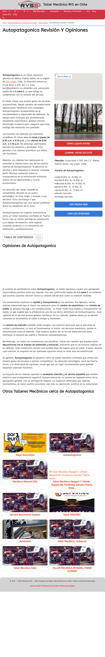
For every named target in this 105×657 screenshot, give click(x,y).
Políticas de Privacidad (50, 586)
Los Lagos (11, 81)
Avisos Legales (35, 586)
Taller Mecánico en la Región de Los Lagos (22, 23)
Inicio (5, 11)
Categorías (54, 11)
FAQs (15, 14)
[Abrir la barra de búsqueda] (3, 17)
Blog (94, 11)
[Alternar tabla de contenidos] (37, 237)
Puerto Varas (43, 23)
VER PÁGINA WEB (78, 204)
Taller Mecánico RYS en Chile (65, 4)
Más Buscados (39, 11)
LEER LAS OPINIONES (78, 213)
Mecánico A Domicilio (73, 11)
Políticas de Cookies (67, 586)
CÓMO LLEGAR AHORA (78, 143)
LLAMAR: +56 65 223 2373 (78, 152)
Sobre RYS (7, 14)
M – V (26, 11)
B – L (17, 11)
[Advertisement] (52, 52)
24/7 (88, 11)
